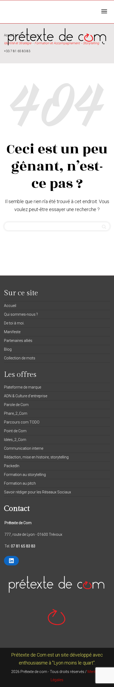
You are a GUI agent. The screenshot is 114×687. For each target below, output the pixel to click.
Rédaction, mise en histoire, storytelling (36, 457)
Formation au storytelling (25, 474)
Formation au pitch (20, 483)
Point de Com (15, 431)
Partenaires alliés (18, 340)
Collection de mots (19, 358)
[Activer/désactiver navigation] (104, 11)
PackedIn (11, 466)
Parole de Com (16, 405)
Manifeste (12, 332)
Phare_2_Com (15, 413)
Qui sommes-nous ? (21, 314)
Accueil (10, 306)
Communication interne (23, 448)
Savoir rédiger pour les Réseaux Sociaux (37, 492)
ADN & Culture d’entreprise (25, 396)
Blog (8, 349)
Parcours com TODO (22, 422)
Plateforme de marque (22, 387)
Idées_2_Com (15, 440)
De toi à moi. (14, 323)
